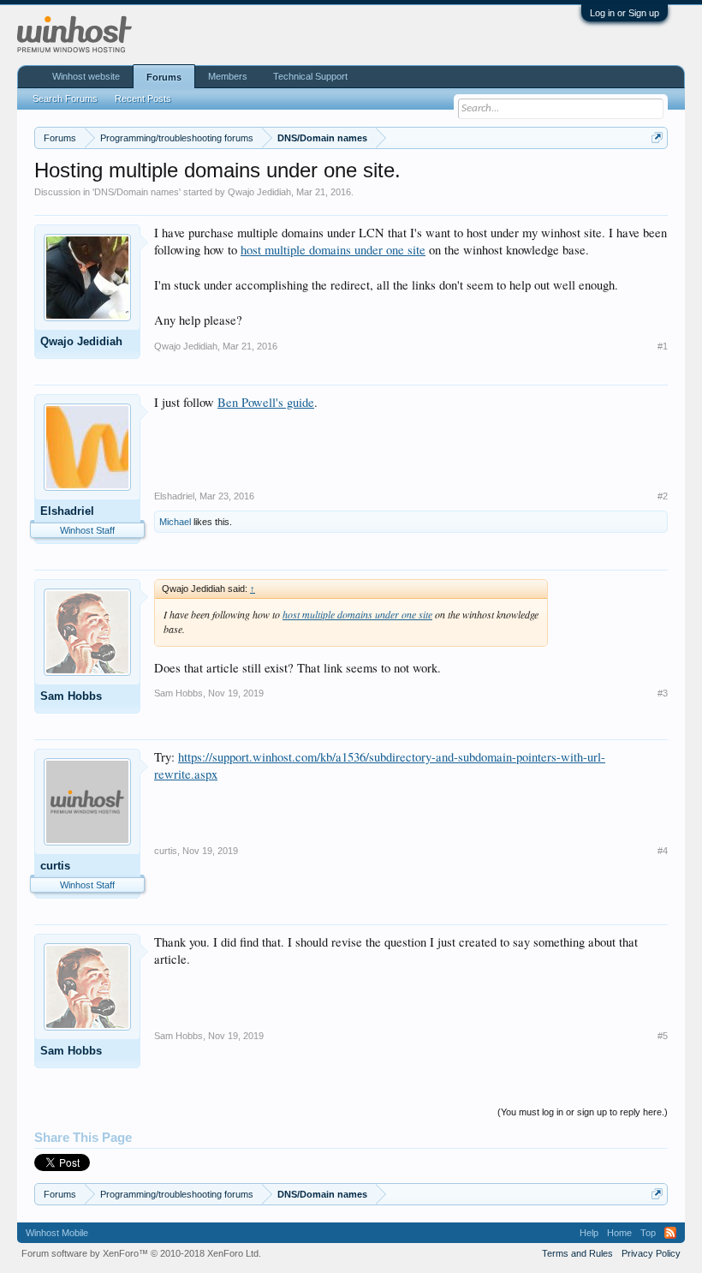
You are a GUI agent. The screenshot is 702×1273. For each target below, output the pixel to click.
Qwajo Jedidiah (259, 192)
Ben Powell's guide (265, 402)
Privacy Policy (651, 1253)
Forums (163, 77)
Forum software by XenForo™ (141, 1253)
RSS (670, 1233)
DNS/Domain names (136, 192)
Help (589, 1233)
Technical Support (310, 76)
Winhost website (86, 76)
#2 (662, 496)
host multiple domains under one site (333, 250)
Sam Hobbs (71, 696)
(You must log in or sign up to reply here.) (582, 1112)
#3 (662, 693)
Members (227, 76)
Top (648, 1233)
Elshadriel (67, 511)
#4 (662, 851)
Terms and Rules (577, 1253)
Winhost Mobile (57, 1233)
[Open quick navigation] (657, 137)
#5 (662, 1036)
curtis (55, 865)
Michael (175, 522)
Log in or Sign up (624, 13)
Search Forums (65, 98)
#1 (662, 346)
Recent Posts (143, 98)
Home (619, 1233)
